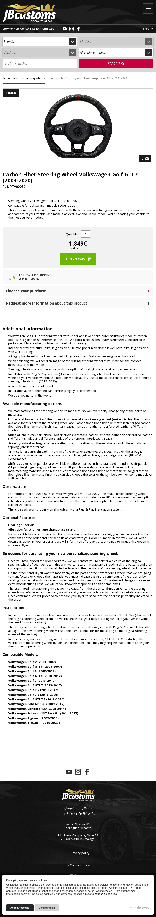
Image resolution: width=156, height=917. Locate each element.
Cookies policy (80, 865)
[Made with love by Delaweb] (138, 907)
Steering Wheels (35, 78)
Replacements (11, 78)
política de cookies (106, 893)
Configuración (47, 907)
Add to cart (76, 259)
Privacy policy (79, 853)
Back (11, 93)
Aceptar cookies (19, 907)
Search (114, 63)
